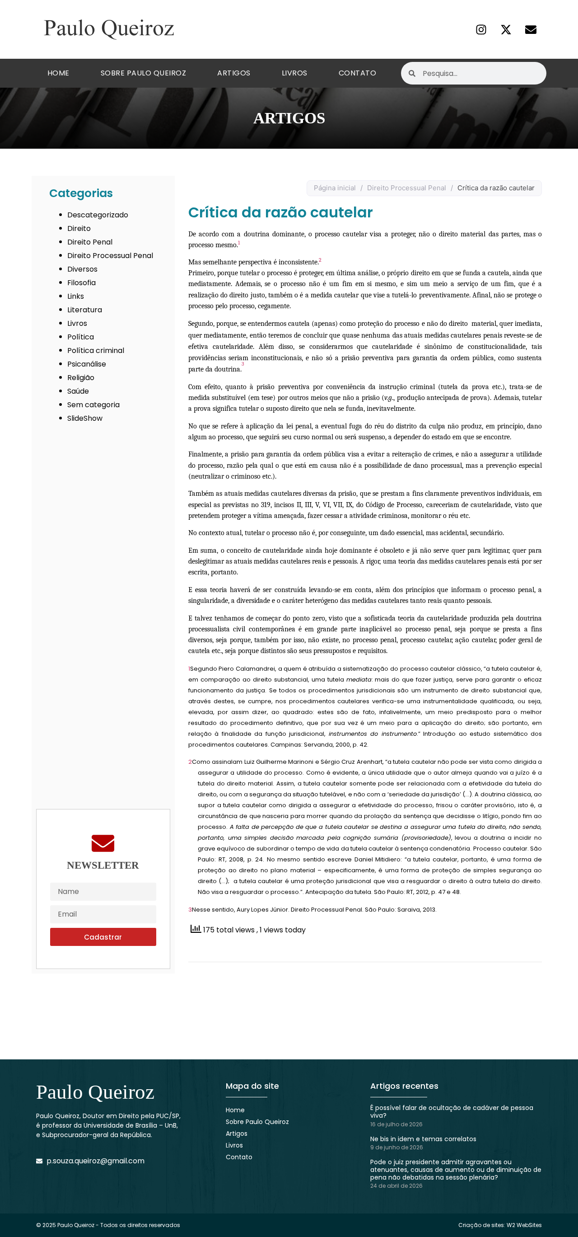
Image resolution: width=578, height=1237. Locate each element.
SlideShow (85, 418)
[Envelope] (530, 29)
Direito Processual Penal (110, 255)
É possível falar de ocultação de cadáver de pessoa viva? (451, 1111)
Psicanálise (86, 364)
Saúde (78, 391)
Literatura (84, 310)
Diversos (82, 269)
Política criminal (95, 350)
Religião (80, 377)
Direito (79, 228)
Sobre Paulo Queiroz (143, 73)
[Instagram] (481, 29)
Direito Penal (89, 242)
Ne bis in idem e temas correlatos (423, 1138)
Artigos (234, 73)
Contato (358, 73)
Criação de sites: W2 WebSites (500, 1225)
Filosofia (81, 283)
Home (58, 73)
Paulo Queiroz (95, 1092)
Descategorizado (97, 215)
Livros (295, 73)
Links (75, 296)
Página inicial (335, 187)
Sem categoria (93, 405)
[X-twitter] (505, 29)
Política (80, 337)
